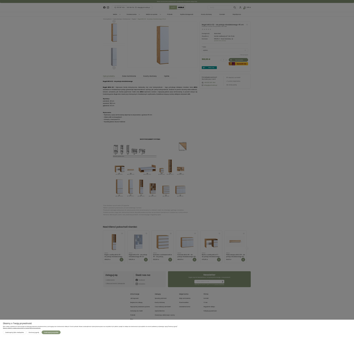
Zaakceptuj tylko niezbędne (14, 332)
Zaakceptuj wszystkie (51, 332)
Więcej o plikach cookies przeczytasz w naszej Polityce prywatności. (22, 328)
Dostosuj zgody (34, 332)
